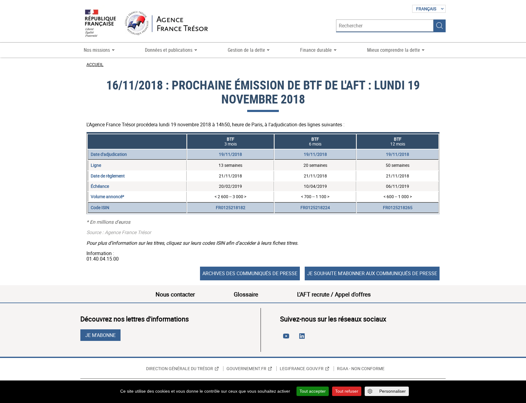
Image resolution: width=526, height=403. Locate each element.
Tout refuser (346, 391)
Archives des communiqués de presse (249, 273)
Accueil (94, 64)
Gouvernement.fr (246, 368)
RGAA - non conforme (360, 368)
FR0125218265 (397, 207)
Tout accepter (313, 391)
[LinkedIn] (303, 338)
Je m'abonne (100, 335)
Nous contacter (175, 294)
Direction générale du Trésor (179, 368)
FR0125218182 (230, 207)
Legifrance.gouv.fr (302, 368)
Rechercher (439, 25)
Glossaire (246, 294)
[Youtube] (287, 338)
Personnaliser (392, 391)
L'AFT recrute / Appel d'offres (334, 294)
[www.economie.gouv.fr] (100, 23)
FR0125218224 (315, 207)
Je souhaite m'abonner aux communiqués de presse (372, 273)
